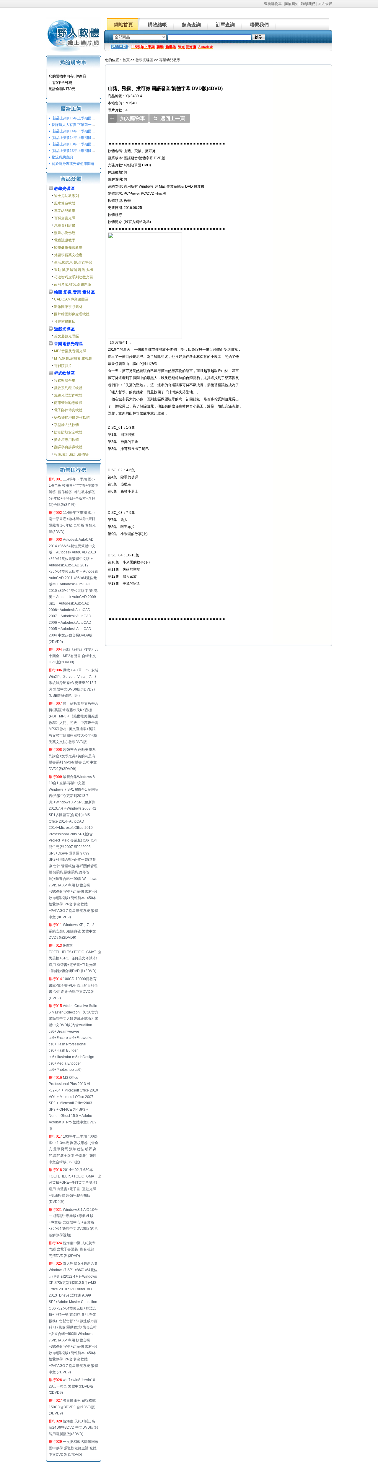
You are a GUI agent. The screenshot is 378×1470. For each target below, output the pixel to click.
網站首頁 (123, 24)
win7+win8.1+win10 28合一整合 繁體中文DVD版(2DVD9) (72, 1386)
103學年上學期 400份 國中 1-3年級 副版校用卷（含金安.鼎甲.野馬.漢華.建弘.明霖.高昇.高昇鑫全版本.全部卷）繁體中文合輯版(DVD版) (73, 1149)
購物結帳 (157, 24)
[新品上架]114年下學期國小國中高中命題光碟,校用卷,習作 (97, 131)
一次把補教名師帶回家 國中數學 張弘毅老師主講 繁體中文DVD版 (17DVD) (73, 1448)
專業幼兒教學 (64, 211)
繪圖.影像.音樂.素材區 (74, 292)
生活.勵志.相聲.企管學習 (73, 262)
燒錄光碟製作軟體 (68, 395)
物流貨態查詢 (62, 157)
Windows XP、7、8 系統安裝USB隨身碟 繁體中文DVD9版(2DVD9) (72, 931)
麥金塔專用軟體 (66, 440)
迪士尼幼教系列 (66, 196)
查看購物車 (273, 4)
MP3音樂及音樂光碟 (70, 351)
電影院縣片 (63, 366)
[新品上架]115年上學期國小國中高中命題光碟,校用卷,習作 (97, 118)
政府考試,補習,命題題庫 (72, 284)
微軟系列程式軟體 (68, 388)
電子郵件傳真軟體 (68, 410)
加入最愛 (325, 4)
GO (258, 37)
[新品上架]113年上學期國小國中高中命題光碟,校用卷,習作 (97, 151)
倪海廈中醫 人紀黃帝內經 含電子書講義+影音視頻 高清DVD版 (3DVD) (72, 1249)
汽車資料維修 (64, 225)
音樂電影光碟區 (68, 343)
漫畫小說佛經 (64, 233)
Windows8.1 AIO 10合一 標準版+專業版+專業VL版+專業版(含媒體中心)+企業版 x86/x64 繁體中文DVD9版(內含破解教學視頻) (73, 1222)
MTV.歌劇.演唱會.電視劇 (73, 358)
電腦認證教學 (64, 240)
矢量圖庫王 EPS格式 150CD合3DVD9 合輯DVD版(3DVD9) (72, 1406)
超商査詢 (191, 24)
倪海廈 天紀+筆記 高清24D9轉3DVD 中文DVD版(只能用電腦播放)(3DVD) (73, 1427)
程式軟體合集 (64, 381)
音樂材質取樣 (64, 321)
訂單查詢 (225, 24)
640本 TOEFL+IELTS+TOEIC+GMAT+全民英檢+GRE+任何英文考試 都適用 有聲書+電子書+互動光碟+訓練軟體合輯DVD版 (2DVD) (75, 958)
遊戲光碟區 (64, 329)
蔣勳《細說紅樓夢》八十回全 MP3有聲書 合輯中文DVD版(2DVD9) (73, 655)
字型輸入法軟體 (66, 425)
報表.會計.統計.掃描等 (71, 454)
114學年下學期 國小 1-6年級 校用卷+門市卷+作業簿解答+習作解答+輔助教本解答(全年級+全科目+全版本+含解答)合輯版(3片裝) (73, 492)
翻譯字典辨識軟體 (68, 447)
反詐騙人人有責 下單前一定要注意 (79, 125)
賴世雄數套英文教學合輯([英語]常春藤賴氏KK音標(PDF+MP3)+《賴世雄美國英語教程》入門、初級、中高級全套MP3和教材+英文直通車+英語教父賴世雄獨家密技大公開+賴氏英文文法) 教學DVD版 (73, 722)
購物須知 (291, 4)
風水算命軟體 (64, 203)
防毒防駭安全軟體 (68, 432)
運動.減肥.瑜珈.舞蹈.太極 (73, 270)
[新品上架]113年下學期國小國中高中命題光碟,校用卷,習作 (97, 144)
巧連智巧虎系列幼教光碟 (73, 277)
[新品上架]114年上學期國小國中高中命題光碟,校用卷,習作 (97, 138)
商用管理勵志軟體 (68, 403)
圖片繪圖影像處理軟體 (71, 314)
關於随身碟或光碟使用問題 (73, 164)
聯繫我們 (308, 4)
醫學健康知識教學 (68, 248)
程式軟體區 (64, 373)
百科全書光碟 (64, 218)
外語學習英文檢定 (68, 255)
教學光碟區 (64, 188)
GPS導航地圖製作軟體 (72, 417)
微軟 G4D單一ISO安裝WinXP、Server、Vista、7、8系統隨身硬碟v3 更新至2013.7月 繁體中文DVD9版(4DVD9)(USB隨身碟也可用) (73, 683)
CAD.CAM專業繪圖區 (71, 299)
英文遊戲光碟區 (66, 336)
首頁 (126, 60)
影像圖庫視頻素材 (68, 307)
